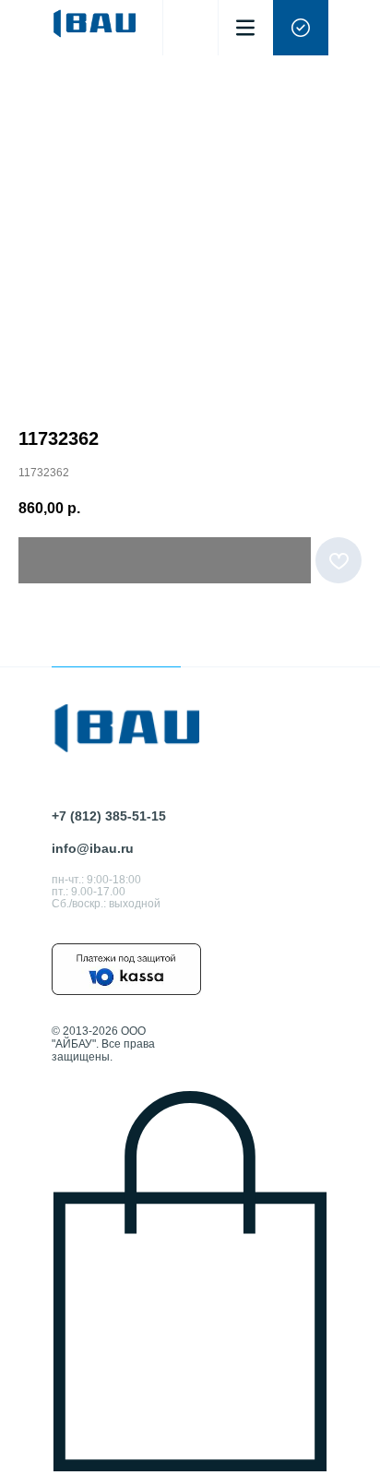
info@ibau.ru (93, 848)
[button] (300, 27)
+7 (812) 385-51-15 (109, 816)
